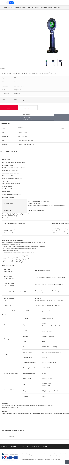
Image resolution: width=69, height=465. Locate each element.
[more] (25, 431)
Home (5, 7)
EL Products (57, 7)
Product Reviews (27, 119)
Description (27, 115)
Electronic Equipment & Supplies (43, 7)
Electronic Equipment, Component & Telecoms (20, 7)
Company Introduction (27, 117)
